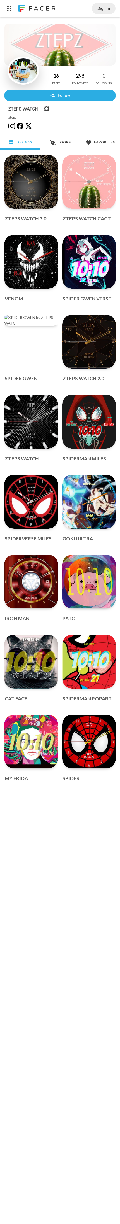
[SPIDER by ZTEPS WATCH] (89, 742)
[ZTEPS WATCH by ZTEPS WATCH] (31, 422)
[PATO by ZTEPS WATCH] (89, 582)
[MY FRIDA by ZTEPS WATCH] (31, 742)
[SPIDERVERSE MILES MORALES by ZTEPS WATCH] (31, 502)
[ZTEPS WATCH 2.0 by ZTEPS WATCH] (89, 342)
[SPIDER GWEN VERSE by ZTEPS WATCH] (89, 262)
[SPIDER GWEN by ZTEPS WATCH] (31, 320)
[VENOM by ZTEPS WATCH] (31, 262)
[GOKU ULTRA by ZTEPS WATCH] (89, 502)
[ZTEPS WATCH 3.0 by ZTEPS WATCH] (31, 182)
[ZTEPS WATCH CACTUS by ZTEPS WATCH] (89, 182)
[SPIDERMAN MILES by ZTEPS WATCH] (89, 422)
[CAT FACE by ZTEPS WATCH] (31, 662)
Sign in (103, 8)
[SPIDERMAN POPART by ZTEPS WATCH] (89, 662)
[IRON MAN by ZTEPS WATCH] (31, 582)
